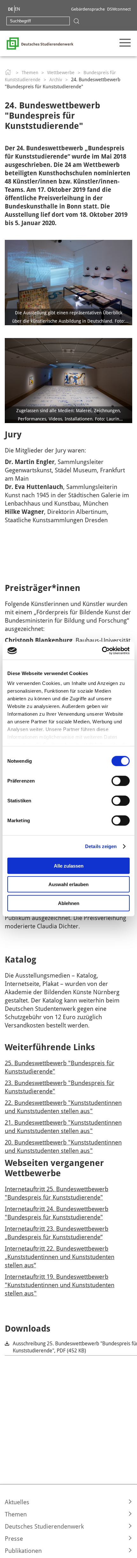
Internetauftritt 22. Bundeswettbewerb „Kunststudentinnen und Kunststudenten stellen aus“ (59, 1257)
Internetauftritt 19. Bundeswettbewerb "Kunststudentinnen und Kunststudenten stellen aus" (59, 1285)
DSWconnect (119, 9)
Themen (30, 72)
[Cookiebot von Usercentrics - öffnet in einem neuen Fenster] (102, 651)
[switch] (121, 780)
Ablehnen (68, 903)
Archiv (55, 79)
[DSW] (40, 43)
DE (10, 9)
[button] (68, 1502)
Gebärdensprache (88, 9)
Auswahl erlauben (68, 884)
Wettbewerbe (61, 72)
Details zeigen (101, 846)
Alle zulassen (68, 865)
